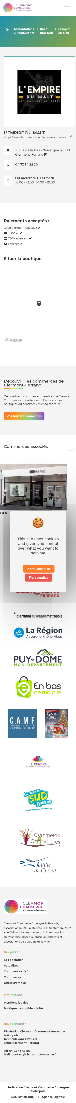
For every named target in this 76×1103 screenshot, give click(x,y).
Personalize (39, 577)
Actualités (11, 965)
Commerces (12, 977)
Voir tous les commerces (24, 416)
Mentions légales (16, 1002)
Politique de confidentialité (23, 1008)
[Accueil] (7, 29)
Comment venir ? (16, 971)
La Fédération (14, 960)
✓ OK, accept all (38, 569)
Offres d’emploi (15, 983)
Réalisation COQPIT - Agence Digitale (38, 1097)
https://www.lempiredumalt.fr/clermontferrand (35, 137)
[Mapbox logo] (13, 340)
